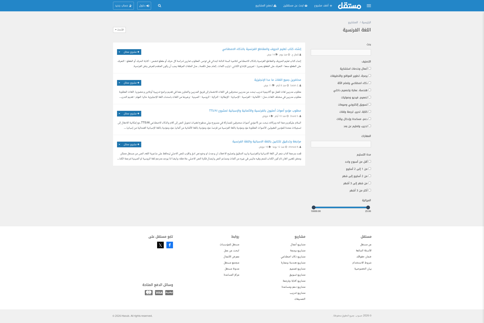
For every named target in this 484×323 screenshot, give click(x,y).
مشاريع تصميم (297, 268)
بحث (369, 44)
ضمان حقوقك (364, 256)
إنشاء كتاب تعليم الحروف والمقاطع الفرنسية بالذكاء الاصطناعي (261, 49)
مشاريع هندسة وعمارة (293, 262)
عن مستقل (366, 244)
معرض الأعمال (231, 256)
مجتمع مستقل (231, 262)
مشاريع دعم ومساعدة (293, 287)
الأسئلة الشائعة (364, 250)
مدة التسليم (364, 155)
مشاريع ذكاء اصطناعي (293, 256)
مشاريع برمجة (297, 250)
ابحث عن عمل (231, 250)
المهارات (366, 136)
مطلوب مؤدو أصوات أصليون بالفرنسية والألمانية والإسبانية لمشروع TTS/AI (255, 110)
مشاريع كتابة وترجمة (294, 280)
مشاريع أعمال (297, 244)
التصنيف (366, 62)
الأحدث (120, 30)
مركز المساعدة (231, 274)
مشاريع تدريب (297, 293)
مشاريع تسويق (297, 274)
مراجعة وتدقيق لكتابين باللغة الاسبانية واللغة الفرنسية (266, 141)
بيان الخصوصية (363, 268)
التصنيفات (299, 299)
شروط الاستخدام (362, 262)
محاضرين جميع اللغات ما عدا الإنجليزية (277, 79)
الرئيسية (366, 22)
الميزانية (366, 200)
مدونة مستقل (232, 268)
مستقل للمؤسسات (229, 244)
